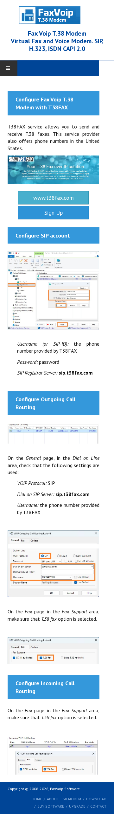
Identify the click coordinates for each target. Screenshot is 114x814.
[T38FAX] (53, 169)
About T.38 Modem (64, 799)
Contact (98, 806)
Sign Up (53, 212)
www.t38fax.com (53, 197)
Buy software (50, 806)
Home (37, 799)
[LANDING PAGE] (57, 15)
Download (96, 799)
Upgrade (77, 806)
